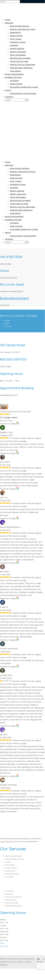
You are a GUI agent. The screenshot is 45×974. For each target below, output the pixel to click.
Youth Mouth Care (19, 61)
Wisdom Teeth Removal (21, 68)
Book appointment (14, 74)
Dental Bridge (17, 49)
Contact (9, 97)
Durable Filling (18, 42)
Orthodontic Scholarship (23, 93)
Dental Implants (18, 52)
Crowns (14, 45)
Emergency (15, 32)
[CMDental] (13, 14)
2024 (7, 323)
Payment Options (13, 77)
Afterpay (14, 81)
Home (7, 20)
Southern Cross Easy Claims (24, 87)
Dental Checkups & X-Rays (22, 29)
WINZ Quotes (16, 36)
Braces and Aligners (20, 58)
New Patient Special (20, 26)
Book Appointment (14, 298)
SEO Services (40, 960)
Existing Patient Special (13, 856)
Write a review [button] (6, 420)
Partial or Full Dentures (22, 65)
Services (9, 23)
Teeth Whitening (18, 55)
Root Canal (16, 39)
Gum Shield (15, 71)
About (8, 90)
